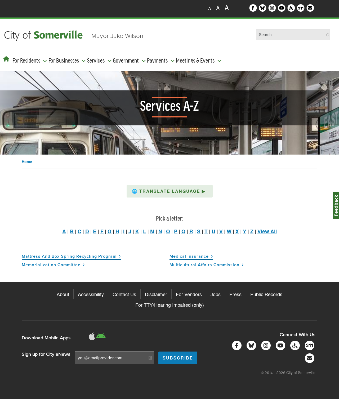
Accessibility (91, 294)
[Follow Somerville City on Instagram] (265, 345)
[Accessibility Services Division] (294, 345)
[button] (170, 191)
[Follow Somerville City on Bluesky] (250, 345)
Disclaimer (156, 294)
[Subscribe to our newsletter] (308, 358)
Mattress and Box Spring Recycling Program (69, 256)
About (63, 294)
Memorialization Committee (51, 265)
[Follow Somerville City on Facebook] (236, 345)
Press (235, 294)
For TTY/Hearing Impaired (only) (169, 304)
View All (267, 231)
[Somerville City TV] (279, 345)
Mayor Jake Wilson (117, 36)
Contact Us (124, 294)
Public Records (266, 294)
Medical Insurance (189, 256)
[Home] (6, 59)
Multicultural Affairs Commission (204, 265)
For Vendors (189, 294)
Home (27, 161)
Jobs (216, 294)
